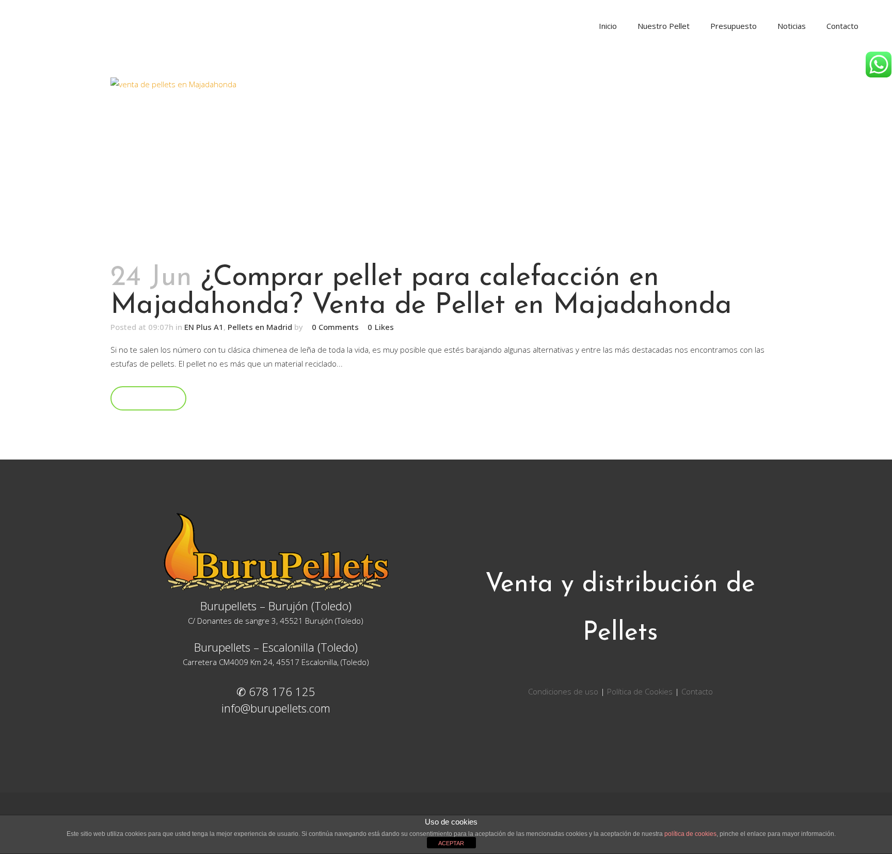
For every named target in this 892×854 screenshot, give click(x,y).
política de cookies (690, 833)
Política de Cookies (640, 691)
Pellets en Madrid (260, 327)
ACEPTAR (451, 843)
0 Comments (335, 327)
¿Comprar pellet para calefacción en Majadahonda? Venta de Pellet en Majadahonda (421, 292)
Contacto (697, 691)
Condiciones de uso (564, 691)
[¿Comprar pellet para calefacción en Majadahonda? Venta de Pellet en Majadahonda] (446, 164)
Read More (148, 398)
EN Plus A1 (204, 327)
